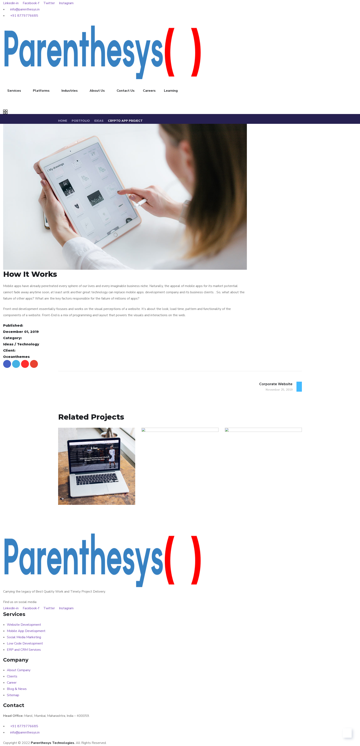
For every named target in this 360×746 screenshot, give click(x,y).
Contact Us (126, 90)
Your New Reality (256, 488)
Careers (149, 90)
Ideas (99, 121)
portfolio (81, 121)
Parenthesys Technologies (52, 743)
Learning (171, 90)
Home (62, 121)
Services (14, 90)
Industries (69, 90)
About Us (97, 90)
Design (155, 496)
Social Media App (172, 488)
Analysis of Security (92, 488)
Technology (89, 496)
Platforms (41, 90)
